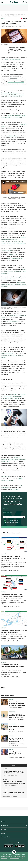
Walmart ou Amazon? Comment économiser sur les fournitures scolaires (17, 715)
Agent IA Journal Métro (14, 570)
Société (8, 14)
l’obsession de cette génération (10, 92)
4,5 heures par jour (6, 250)
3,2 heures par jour (12, 254)
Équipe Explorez (14, 796)
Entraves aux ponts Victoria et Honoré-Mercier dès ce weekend (12, 595)
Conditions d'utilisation (14, 858)
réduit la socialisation (12, 321)
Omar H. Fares (5, 476)
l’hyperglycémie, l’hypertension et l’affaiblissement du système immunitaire (14, 284)
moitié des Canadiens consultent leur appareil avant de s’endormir (13, 271)
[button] (2, 2)
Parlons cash (12, 711)
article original (15, 489)
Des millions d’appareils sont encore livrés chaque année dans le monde (13, 459)
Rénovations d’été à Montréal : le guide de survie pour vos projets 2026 (14, 782)
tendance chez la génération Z (11, 59)
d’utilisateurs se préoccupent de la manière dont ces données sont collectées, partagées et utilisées (13, 396)
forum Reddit (13, 78)
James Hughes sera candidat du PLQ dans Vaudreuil (15, 753)
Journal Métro (20, 707)
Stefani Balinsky (21, 719)
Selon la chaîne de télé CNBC (16, 82)
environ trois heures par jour (15, 258)
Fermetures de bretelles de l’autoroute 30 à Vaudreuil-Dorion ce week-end (13, 558)
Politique (11, 749)
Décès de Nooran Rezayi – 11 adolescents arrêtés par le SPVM (13, 665)
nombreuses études (12, 135)
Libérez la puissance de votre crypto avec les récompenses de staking (13, 793)
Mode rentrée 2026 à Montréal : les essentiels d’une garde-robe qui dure (17, 703)
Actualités (3, 553)
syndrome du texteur (7, 353)
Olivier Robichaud (21, 757)
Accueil (3, 14)
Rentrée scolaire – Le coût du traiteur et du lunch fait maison (17, 727)
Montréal (3, 591)
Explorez (11, 699)
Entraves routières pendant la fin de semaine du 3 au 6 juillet (14, 631)
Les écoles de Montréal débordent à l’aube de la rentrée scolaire (16, 739)
